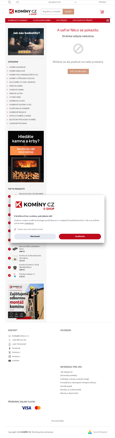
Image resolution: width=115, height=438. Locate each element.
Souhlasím (80, 236)
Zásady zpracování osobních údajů (30, 229)
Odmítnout (29, 223)
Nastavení (35, 236)
